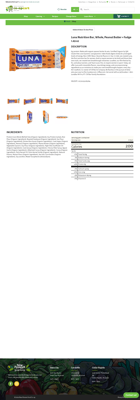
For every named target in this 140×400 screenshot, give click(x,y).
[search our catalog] (81, 9)
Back (68, 21)
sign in (25, 2)
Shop (74, 21)
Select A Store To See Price (83, 30)
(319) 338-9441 (55, 382)
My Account (121, 2)
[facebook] (10, 383)
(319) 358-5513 (76, 382)
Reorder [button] (63, 9)
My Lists (113, 2)
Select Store (82, 2)
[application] (131, 395)
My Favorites (102, 2)
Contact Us (131, 2)
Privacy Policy (122, 397)
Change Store (92, 2)
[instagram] (16, 383)
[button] (14, 101)
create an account (34, 2)
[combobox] (75, 9)
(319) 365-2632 (97, 385)
